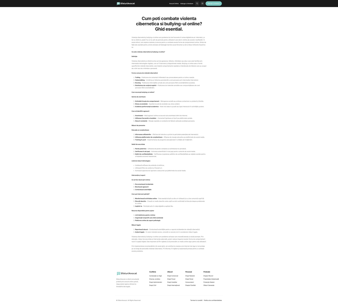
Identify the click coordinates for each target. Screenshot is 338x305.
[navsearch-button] (197, 3)
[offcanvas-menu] (202, 3)
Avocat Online (174, 3)
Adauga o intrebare (186, 3)
